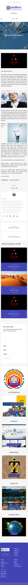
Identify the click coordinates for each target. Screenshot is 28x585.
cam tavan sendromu (14, 180)
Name (4, 345)
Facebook (4, 571)
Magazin (16, 559)
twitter (3, 575)
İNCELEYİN (14, 412)
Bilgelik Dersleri (4, 562)
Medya (15, 561)
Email (4, 350)
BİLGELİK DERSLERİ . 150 (14, 266)
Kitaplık (2, 566)
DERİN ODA (14, 13)
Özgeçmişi (16, 552)
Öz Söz (2, 564)
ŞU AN (14, 533)
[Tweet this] (13, 188)
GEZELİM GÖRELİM (14, 506)
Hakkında (16, 548)
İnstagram (4, 573)
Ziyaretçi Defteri (17, 566)
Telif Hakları (16, 564)
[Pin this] (16, 188)
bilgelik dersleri (5, 180)
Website (5, 354)
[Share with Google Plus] (14, 188)
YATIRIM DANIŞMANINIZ (14, 444)
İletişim (15, 562)
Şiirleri (2, 559)
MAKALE (14, 288)
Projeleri (16, 555)
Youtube (4, 576)
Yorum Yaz (14, 185)
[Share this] (11, 188)
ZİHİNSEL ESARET (14, 290)
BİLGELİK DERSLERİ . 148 (14, 314)
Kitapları (16, 553)
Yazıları (2, 561)
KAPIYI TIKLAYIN (14, 475)
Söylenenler (16, 550)
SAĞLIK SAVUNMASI (14, 384)
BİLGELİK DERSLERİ (14, 33)
